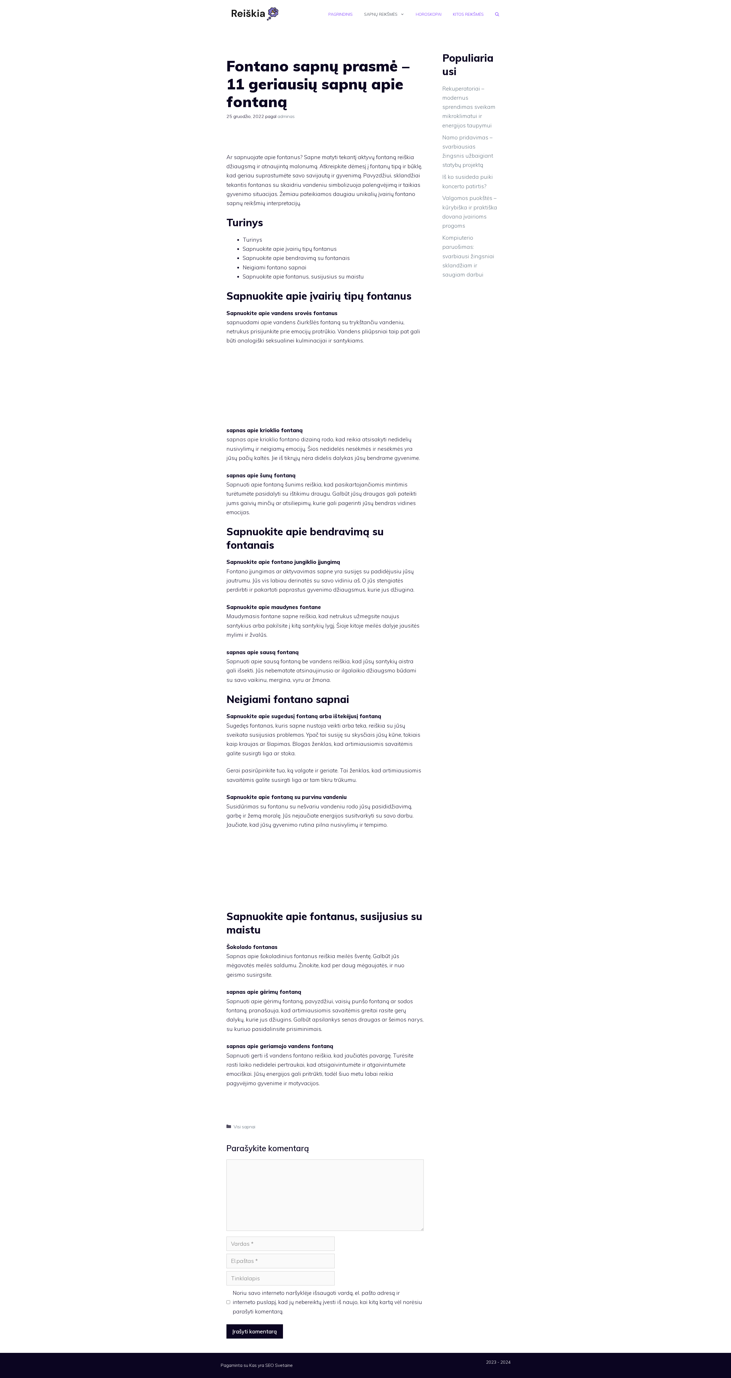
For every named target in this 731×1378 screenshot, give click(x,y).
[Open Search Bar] (497, 14)
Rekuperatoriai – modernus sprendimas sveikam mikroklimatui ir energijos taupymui (468, 107)
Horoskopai (428, 14)
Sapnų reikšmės (380, 14)
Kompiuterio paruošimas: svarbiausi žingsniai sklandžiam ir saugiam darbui (468, 256)
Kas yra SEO (261, 1365)
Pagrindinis (340, 14)
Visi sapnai (244, 1126)
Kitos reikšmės (468, 14)
